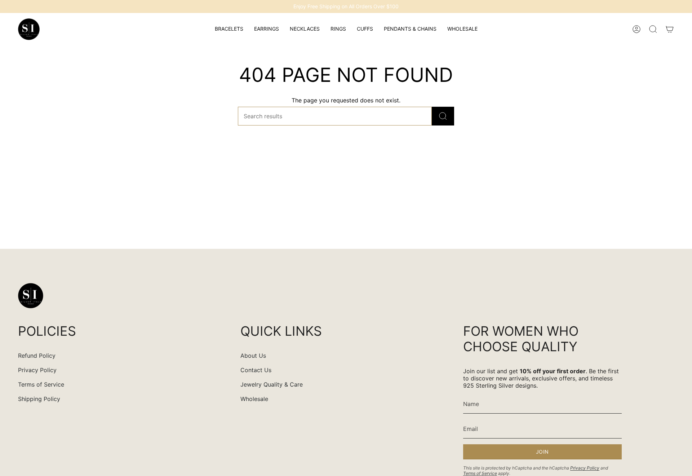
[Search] (443, 116)
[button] (229, 29)
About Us (253, 355)
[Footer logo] (30, 295)
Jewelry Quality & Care (271, 384)
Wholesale (254, 398)
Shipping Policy (39, 398)
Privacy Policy (37, 370)
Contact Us (255, 370)
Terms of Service (41, 384)
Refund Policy (37, 355)
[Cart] (669, 29)
